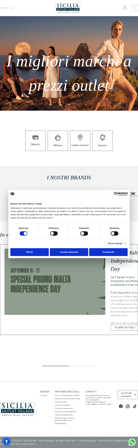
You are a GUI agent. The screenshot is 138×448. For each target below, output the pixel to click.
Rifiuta (29, 252)
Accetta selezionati (69, 252)
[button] (7, 441)
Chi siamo (43, 395)
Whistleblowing (60, 423)
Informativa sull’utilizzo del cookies (67, 399)
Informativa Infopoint (62, 405)
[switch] (54, 233)
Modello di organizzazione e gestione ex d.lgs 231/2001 (65, 419)
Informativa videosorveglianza (65, 412)
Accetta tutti (108, 252)
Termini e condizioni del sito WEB (67, 395)
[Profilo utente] (125, 7)
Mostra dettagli (115, 243)
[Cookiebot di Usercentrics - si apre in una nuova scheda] (116, 194)
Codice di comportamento (64, 415)
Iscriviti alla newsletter (126, 395)
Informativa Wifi (61, 402)
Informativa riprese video (64, 408)
